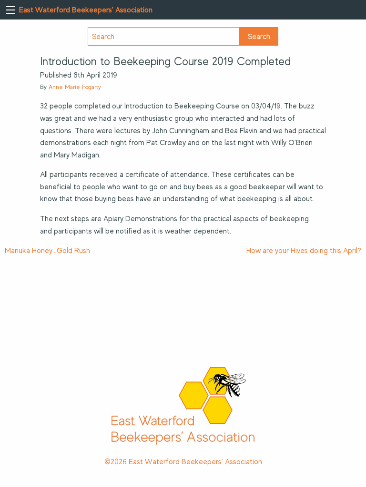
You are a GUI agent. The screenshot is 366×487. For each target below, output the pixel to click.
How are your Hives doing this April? (303, 250)
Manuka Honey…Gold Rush (47, 250)
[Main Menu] (10, 10)
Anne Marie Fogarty (75, 86)
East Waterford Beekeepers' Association (85, 10)
